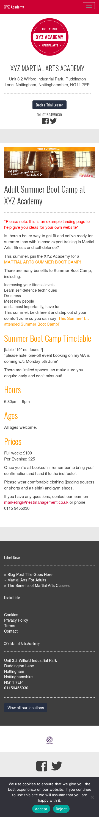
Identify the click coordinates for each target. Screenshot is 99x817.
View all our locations (25, 707)
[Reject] (92, 797)
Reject (61, 809)
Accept (41, 809)
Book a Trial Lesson (49, 105)
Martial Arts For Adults (26, 580)
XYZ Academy (14, 7)
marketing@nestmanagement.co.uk (36, 502)
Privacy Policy (16, 620)
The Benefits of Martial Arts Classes (38, 585)
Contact (11, 631)
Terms (9, 625)
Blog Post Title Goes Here (30, 574)
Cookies (11, 614)
